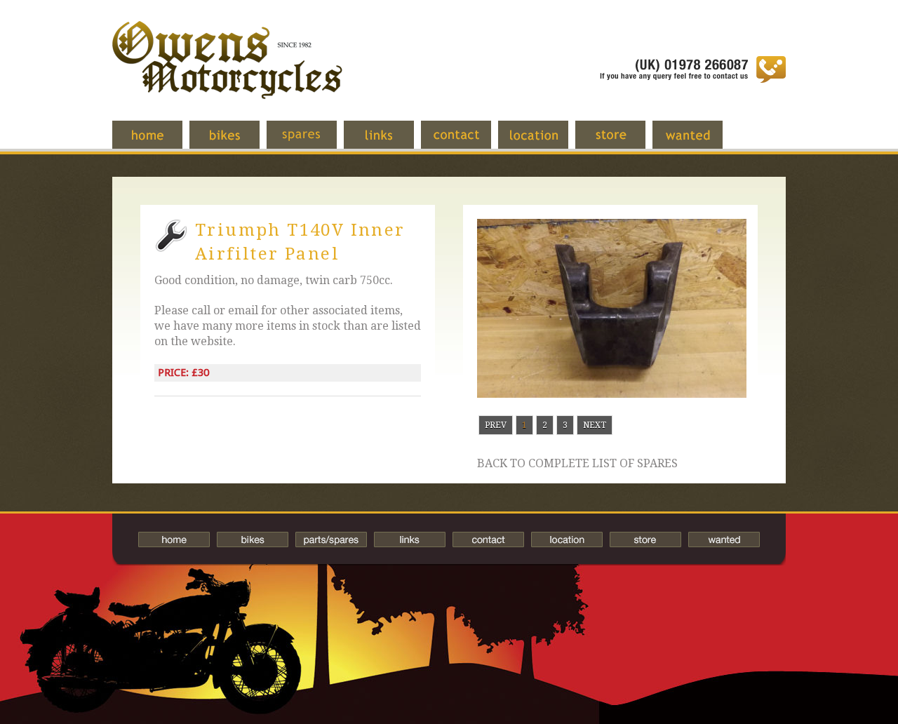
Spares (312, 142)
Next (594, 425)
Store (620, 142)
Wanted (698, 142)
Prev (496, 425)
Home (157, 142)
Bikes (252, 539)
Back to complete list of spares (577, 463)
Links (389, 142)
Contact (466, 142)
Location (543, 142)
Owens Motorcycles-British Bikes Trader (227, 73)
